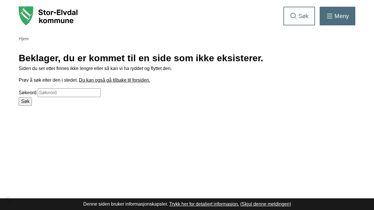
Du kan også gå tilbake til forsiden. (114, 80)
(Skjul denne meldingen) (265, 204)
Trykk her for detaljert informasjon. (204, 204)
